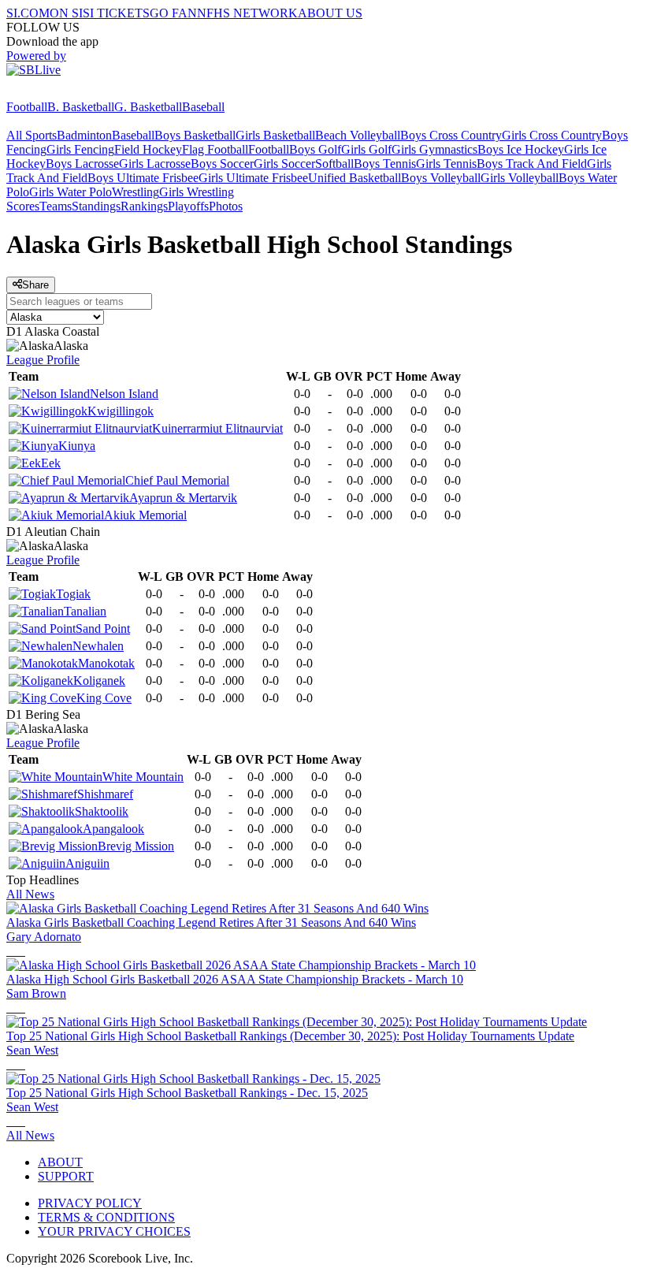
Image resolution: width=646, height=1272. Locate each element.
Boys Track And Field (532, 163)
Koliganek (99, 680)
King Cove (104, 698)
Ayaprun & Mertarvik (183, 497)
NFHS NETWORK (247, 13)
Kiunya (76, 445)
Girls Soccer (284, 163)
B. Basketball (80, 106)
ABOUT (60, 1162)
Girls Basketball (275, 135)
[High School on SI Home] (67, 92)
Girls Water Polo (70, 192)
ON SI (66, 13)
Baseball (203, 106)
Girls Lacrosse (155, 163)
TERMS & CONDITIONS (106, 1217)
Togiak (73, 594)
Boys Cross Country (451, 135)
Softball (334, 163)
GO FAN (173, 13)
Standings (96, 206)
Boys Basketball (195, 135)
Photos (226, 206)
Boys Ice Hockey (520, 149)
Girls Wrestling (196, 192)
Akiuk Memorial (145, 515)
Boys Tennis (385, 163)
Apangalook (113, 828)
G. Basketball (148, 106)
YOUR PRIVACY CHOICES (114, 1231)
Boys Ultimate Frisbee (143, 177)
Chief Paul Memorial (177, 480)
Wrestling (135, 192)
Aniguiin (87, 863)
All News (30, 894)
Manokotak (106, 663)
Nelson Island (124, 393)
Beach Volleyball (357, 135)
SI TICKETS (116, 13)
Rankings (144, 206)
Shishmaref (105, 794)
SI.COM (28, 13)
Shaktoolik (101, 811)
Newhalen (98, 646)
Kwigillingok (120, 411)
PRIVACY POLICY (90, 1203)
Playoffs (188, 206)
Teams (55, 206)
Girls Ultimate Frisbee (253, 177)
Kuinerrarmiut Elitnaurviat (217, 428)
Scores (22, 206)
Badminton (84, 135)
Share (35, 285)
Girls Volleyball (520, 177)
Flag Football (215, 149)
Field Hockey (148, 149)
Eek (51, 463)
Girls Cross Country (552, 135)
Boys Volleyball (441, 177)
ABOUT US (330, 13)
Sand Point (103, 628)
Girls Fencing (80, 149)
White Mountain (143, 776)
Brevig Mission (136, 846)
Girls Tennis (446, 163)
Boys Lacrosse (82, 163)
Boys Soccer (222, 163)
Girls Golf (366, 149)
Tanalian (85, 611)
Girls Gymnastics (434, 149)
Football (26, 106)
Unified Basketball (354, 177)
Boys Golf (315, 149)
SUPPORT (66, 1176)
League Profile (43, 359)
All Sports (31, 135)
